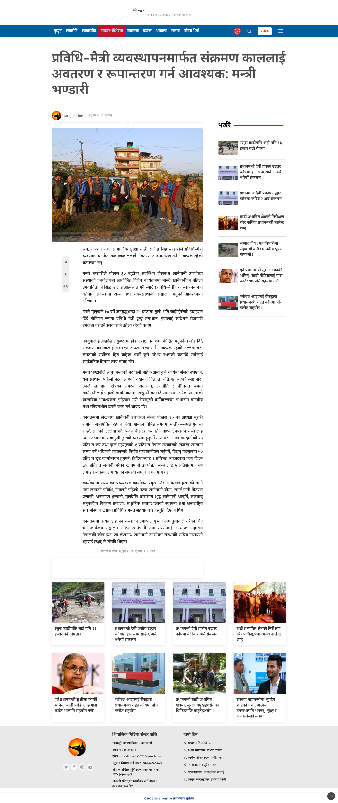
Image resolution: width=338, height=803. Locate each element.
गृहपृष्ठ (57, 31)
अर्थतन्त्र (161, 31)
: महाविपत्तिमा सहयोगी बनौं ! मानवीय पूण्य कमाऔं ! (261, 249)
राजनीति (71, 31)
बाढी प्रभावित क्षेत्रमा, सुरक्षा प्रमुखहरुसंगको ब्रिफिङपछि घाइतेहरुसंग (197, 705)
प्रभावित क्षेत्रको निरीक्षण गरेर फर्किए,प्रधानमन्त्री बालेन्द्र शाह (262, 222)
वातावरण (133, 31)
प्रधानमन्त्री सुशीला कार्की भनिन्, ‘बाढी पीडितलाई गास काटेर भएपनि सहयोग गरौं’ (261, 275)
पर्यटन (147, 31)
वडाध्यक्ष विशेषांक (112, 31)
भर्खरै (224, 125)
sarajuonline (73, 115)
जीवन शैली (191, 31)
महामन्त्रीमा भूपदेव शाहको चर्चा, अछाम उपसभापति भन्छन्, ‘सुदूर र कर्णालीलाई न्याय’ (256, 708)
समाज (175, 31)
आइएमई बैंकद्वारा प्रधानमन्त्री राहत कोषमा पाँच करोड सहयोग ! (261, 302)
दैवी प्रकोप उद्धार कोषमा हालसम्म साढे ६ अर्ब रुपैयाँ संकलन (260, 172)
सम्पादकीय (89, 31)
